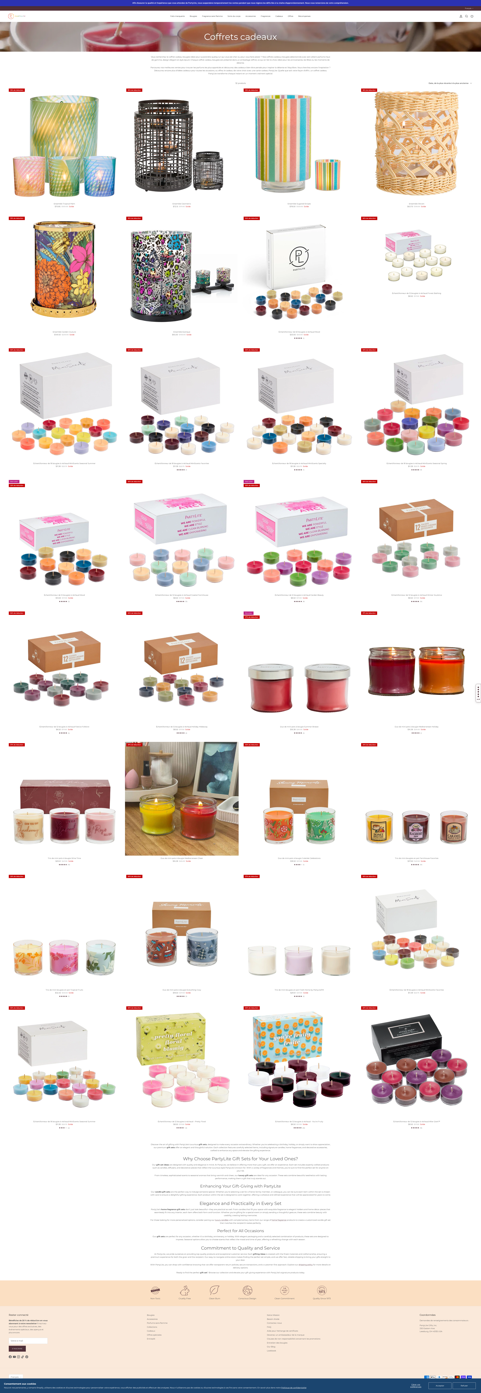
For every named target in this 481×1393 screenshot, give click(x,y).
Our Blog (271, 1346)
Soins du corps (234, 16)
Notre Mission (273, 1315)
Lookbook (271, 1350)
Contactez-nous (274, 1323)
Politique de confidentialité (293, 1387)
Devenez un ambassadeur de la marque (285, 1335)
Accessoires (251, 16)
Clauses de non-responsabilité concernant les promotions (293, 1339)
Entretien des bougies (277, 1343)
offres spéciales (241, 8)
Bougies (193, 16)
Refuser (464, 1385)
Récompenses (304, 16)
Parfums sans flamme (157, 1323)
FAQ (269, 1327)
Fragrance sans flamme (212, 16)
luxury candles (221, 1220)
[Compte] (460, 16)
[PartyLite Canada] (17, 16)
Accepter (440, 1385)
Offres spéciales (154, 1335)
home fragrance (279, 1220)
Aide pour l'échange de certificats (282, 1331)
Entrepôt (151, 1339)
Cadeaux (279, 16)
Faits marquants (177, 16)
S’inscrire (17, 1349)
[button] (478, 693)
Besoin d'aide (273, 1319)
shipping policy (306, 1264)
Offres (290, 16)
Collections (152, 1327)
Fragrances (265, 16)
